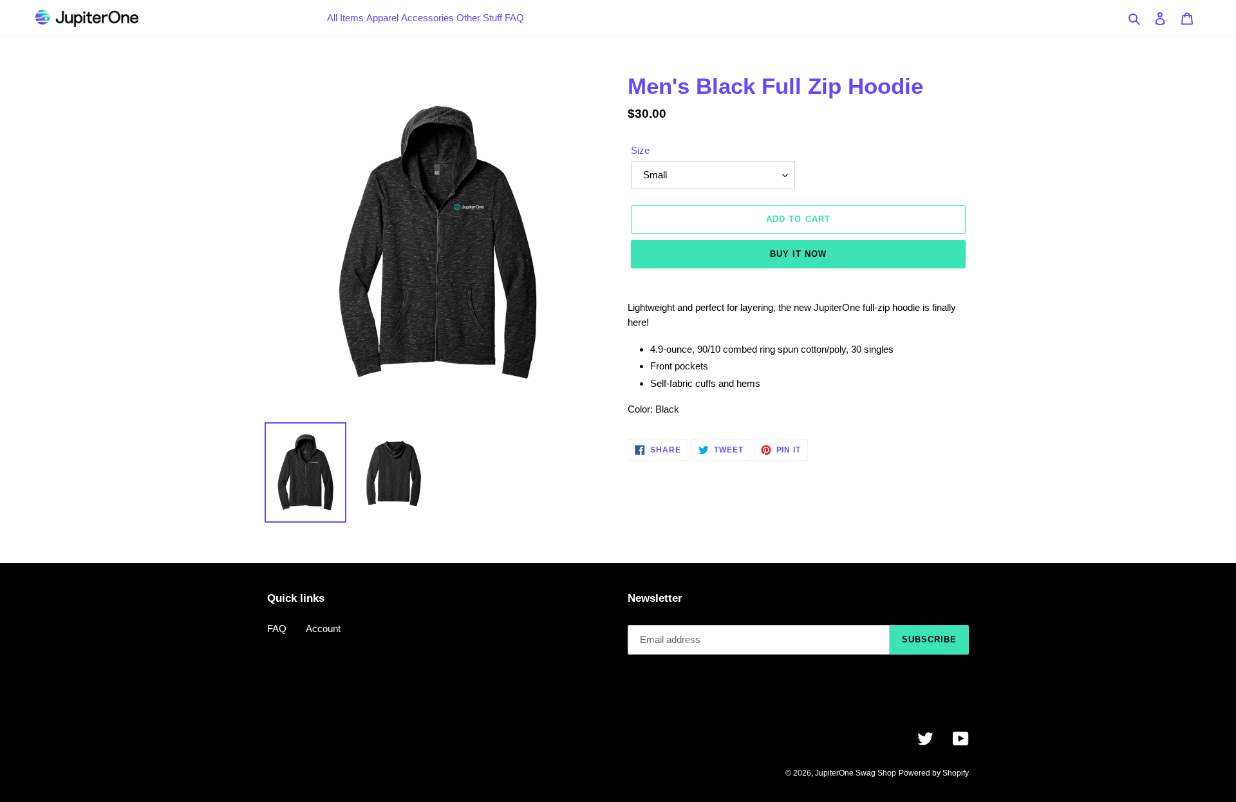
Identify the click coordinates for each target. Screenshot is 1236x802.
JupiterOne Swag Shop (855, 773)
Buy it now (798, 254)
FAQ (276, 628)
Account (323, 628)
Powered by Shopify (934, 773)
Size (640, 150)
